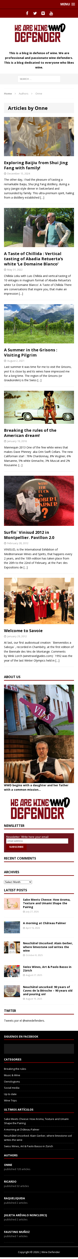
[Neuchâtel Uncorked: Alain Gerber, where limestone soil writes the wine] (12, 951)
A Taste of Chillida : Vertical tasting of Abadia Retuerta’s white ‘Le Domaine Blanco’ (33, 259)
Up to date (10, 1094)
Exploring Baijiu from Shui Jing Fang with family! (36, 165)
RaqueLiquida (14, 1198)
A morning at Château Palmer (44, 923)
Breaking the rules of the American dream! (30, 433)
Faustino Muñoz (17, 1232)
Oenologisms (12, 1081)
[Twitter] (35, 13)
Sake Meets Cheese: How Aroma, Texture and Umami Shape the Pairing (46, 903)
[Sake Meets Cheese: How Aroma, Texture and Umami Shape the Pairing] (12, 907)
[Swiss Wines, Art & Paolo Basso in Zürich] (12, 974)
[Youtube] (51, 13)
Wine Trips (10, 1100)
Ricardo (10, 1181)
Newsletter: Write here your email (27, 836)
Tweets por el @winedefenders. (24, 1020)
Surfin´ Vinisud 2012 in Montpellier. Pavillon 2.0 (29, 535)
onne (8, 1165)
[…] (42, 197)
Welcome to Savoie (23, 630)
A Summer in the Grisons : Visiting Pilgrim (30, 352)
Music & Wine (12, 1075)
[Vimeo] (43, 13)
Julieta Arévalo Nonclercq (25, 1215)
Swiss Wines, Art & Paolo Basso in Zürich (47, 968)
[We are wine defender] (39, 33)
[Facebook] (27, 13)
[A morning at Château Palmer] (12, 931)
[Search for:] (39, 79)
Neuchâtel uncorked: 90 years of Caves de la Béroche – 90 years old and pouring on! (47, 990)
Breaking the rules (15, 1069)
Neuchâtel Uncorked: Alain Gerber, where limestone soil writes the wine (48, 946)
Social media (11, 1087)
